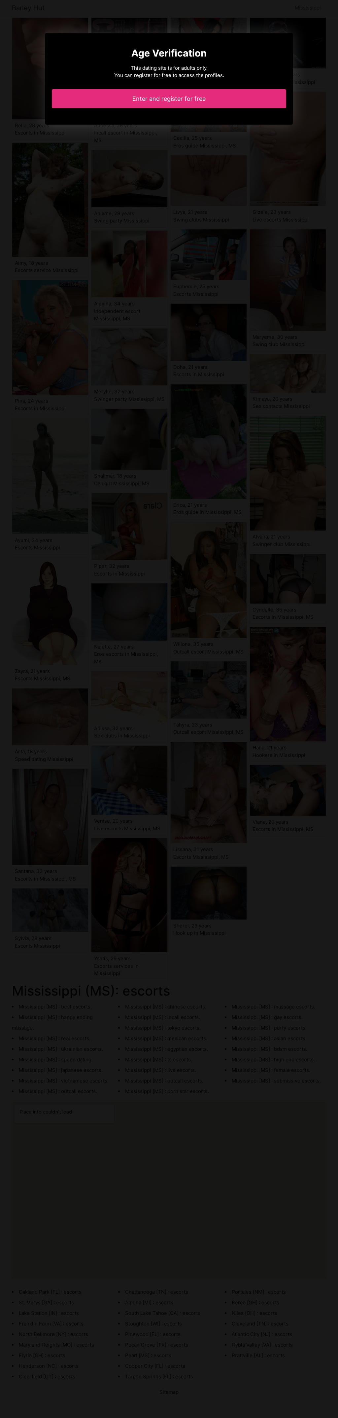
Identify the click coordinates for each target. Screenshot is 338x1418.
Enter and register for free (169, 98)
